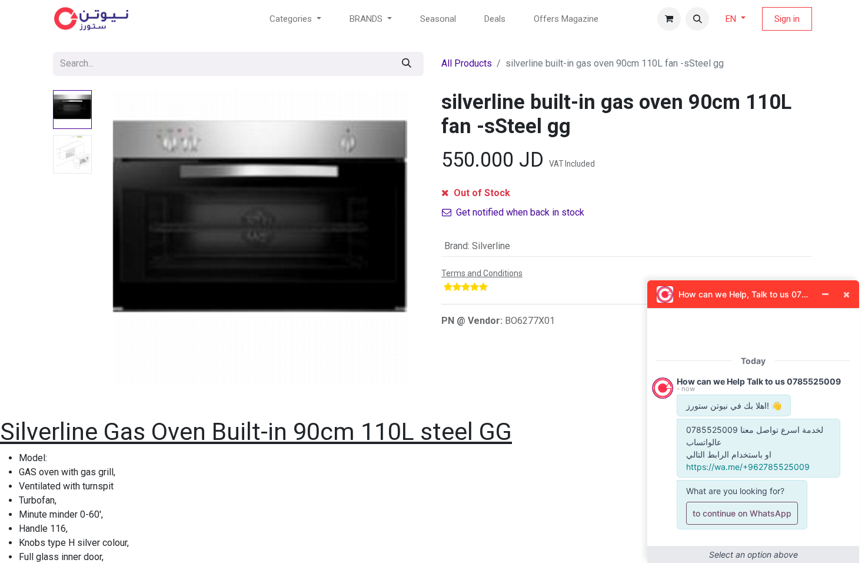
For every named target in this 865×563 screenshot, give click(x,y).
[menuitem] (438, 19)
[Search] (407, 64)
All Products (466, 63)
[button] (697, 19)
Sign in (787, 19)
